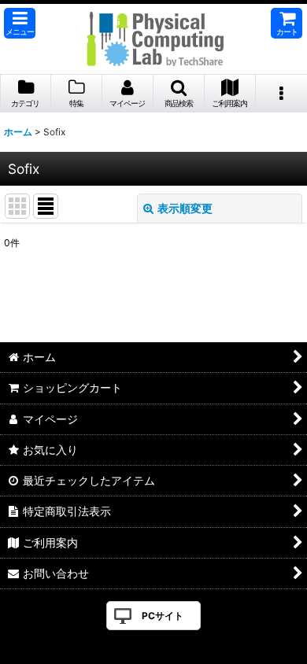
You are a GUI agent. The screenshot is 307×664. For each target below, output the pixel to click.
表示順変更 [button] (185, 208)
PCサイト (162, 616)
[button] (19, 23)
